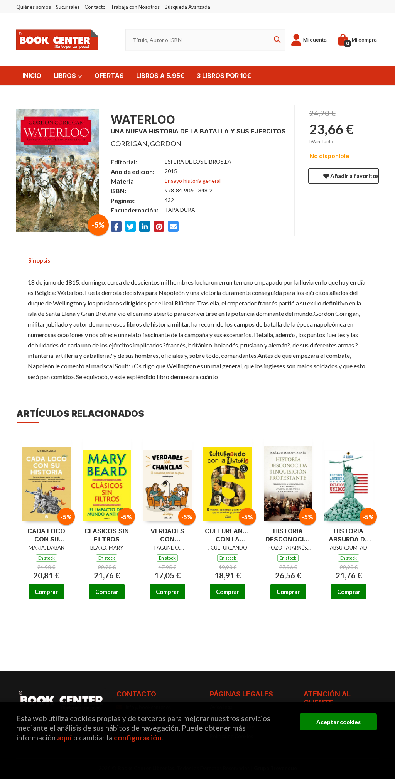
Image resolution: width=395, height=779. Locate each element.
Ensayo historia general (193, 180)
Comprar (46, 591)
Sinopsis (39, 260)
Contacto (95, 7)
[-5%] (46, 477)
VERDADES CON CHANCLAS (167, 535)
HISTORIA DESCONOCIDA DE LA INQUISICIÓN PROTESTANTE (288, 535)
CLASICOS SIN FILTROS (106, 535)
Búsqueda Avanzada (187, 7)
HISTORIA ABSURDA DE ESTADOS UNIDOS (349, 535)
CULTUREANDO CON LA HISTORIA (228, 535)
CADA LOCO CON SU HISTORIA (46, 535)
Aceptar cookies (338, 721)
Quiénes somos (33, 7)
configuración (138, 737)
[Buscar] (275, 40)
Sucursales (67, 7)
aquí (64, 737)
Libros (66, 75)
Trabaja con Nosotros (135, 7)
